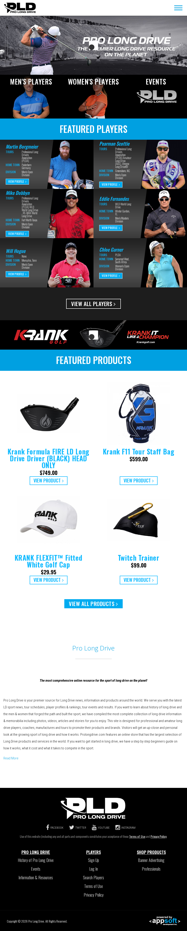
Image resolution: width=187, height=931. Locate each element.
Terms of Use (137, 836)
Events (35, 869)
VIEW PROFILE (16, 181)
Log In (93, 869)
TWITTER (80, 827)
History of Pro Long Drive (36, 860)
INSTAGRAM (128, 827)
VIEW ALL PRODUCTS (91, 603)
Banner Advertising (151, 860)
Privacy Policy (158, 836)
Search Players (93, 877)
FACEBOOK (56, 827)
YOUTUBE (104, 827)
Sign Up (93, 860)
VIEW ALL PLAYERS (91, 303)
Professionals (151, 869)
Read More (10, 758)
